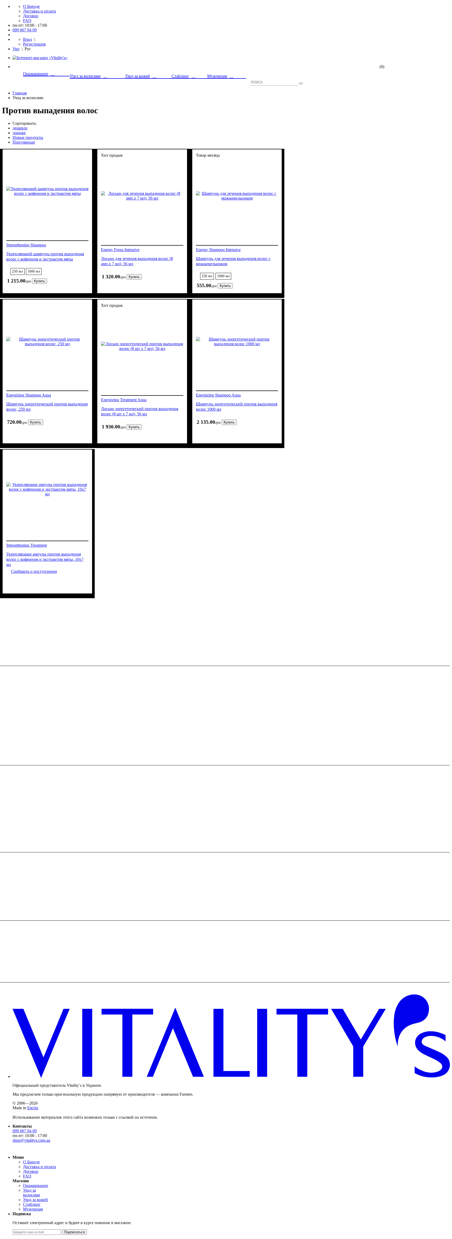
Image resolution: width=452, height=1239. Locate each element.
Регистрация (34, 44)
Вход (27, 39)
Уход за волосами (31, 1192)
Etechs (32, 1108)
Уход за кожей (35, 1199)
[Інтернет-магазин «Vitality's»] (40, 57)
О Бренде (31, 6)
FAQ (27, 20)
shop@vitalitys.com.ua (31, 1140)
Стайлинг (32, 1204)
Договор (30, 16)
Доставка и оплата (39, 11)
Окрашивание (35, 1185)
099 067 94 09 (25, 30)
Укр (16, 49)
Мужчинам (33, 1209)
